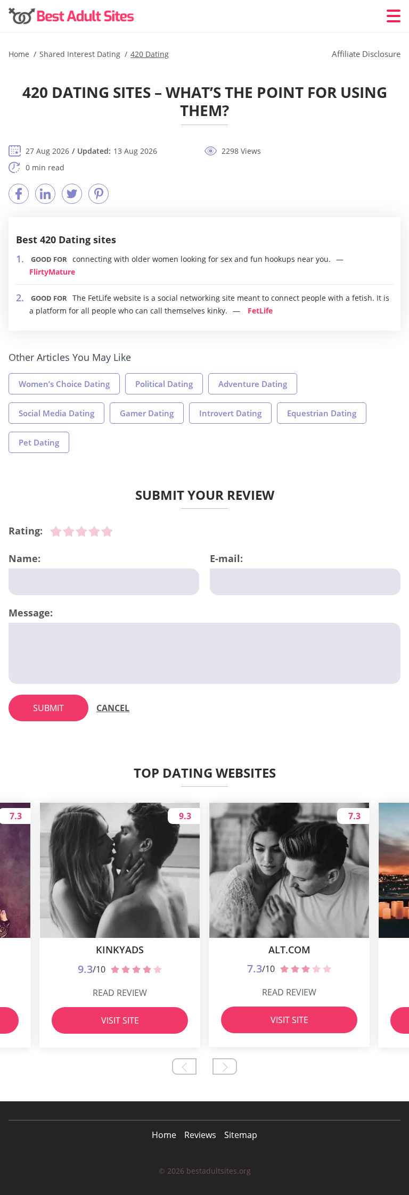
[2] (69, 531)
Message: (31, 612)
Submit (48, 708)
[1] (56, 531)
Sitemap (240, 1135)
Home (164, 1135)
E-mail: (226, 558)
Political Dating (164, 383)
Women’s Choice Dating (64, 383)
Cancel (112, 708)
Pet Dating (39, 442)
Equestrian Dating (321, 413)
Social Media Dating (56, 413)
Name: (24, 558)
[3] (81, 531)
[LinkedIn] (45, 194)
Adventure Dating (252, 383)
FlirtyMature (52, 272)
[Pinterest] (98, 194)
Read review (120, 993)
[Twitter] (72, 194)
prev (184, 1066)
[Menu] (393, 16)
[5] (107, 531)
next (224, 1066)
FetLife (260, 311)
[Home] (72, 16)
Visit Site (120, 1020)
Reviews (200, 1135)
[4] (94, 531)
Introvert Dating (230, 413)
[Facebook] (19, 194)
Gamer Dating (147, 413)
